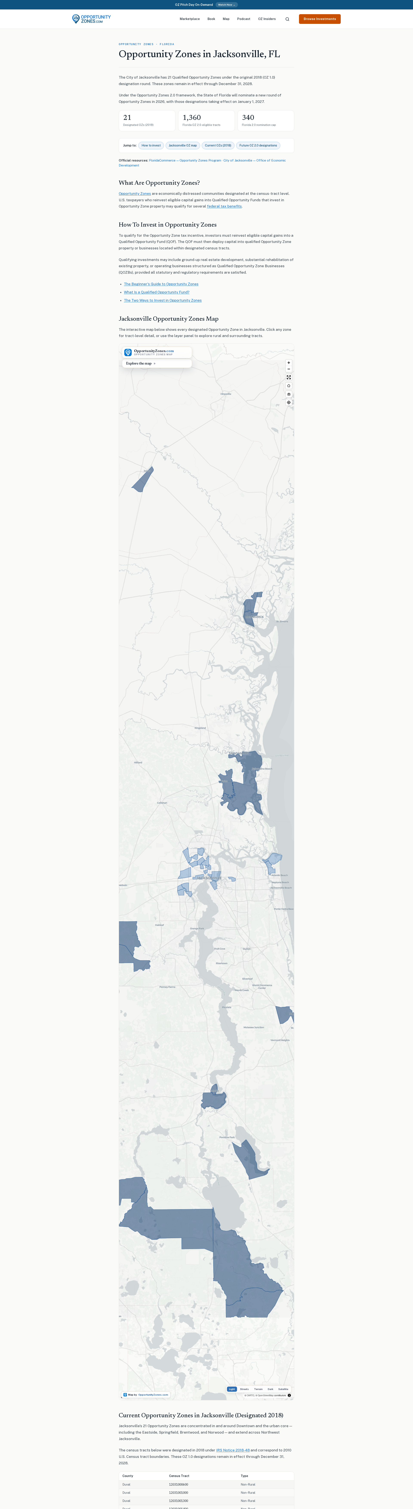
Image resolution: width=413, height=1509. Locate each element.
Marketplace (190, 19)
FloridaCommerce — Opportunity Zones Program (185, 160)
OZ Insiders (267, 19)
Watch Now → (226, 4)
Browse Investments (320, 19)
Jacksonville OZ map (183, 145)
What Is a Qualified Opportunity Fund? (157, 292)
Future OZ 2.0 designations (258, 145)
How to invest (151, 145)
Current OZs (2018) (218, 145)
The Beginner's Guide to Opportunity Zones (161, 284)
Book (211, 19)
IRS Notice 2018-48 (233, 1450)
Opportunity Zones (135, 193)
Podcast (243, 19)
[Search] (287, 19)
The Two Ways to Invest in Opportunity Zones (163, 300)
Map (226, 19)
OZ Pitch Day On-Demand (194, 4)
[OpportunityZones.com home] (91, 19)
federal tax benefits (224, 206)
